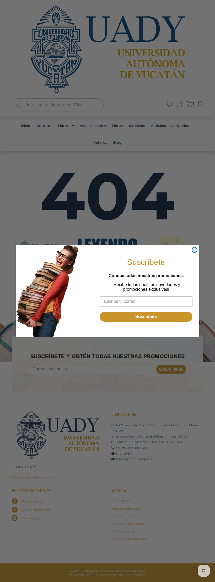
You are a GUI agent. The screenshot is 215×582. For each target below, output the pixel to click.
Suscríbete (146, 316)
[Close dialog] (194, 249)
